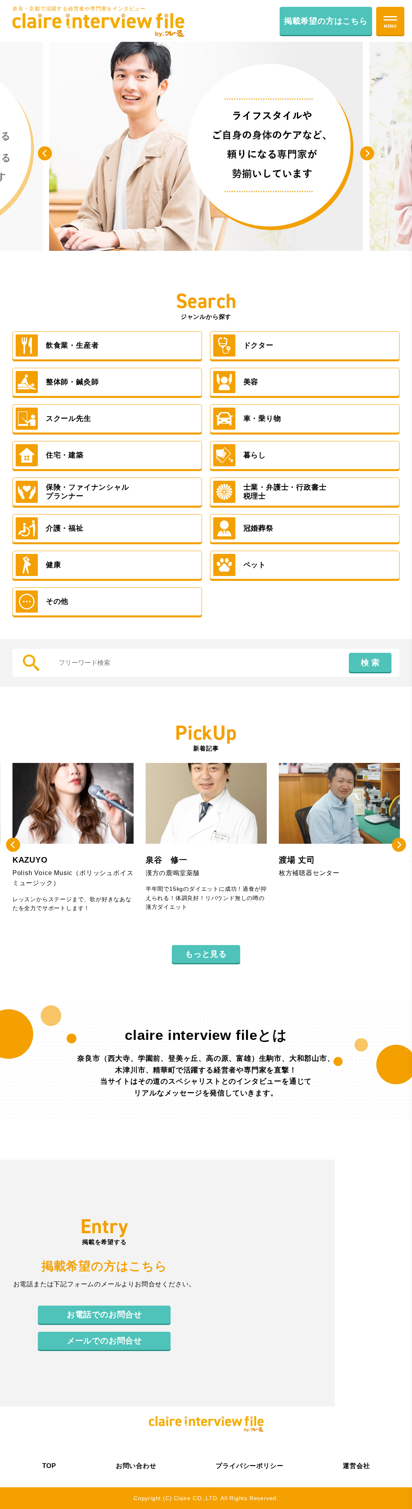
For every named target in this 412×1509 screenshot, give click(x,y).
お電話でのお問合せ (104, 1314)
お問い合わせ (136, 1465)
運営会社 (356, 1465)
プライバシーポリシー (249, 1465)
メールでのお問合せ (104, 1340)
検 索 (370, 662)
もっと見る (206, 953)
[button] (45, 153)
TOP (49, 1465)
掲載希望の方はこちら (326, 20)
